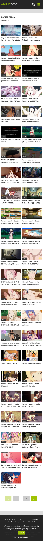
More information (21, 537)
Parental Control (29, 522)
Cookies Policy (13, 522)
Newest (4, 20)
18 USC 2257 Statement (28, 520)
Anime (9, 4)
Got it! (21, 533)
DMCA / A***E (10, 520)
